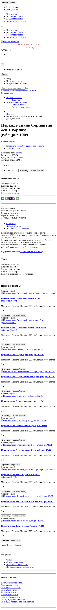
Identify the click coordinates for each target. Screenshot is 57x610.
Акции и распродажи (16, 21)
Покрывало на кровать (16, 102)
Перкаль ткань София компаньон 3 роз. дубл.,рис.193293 (28, 377)
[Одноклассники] (6, 198)
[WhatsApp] (17, 198)
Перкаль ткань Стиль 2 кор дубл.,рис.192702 (22, 401)
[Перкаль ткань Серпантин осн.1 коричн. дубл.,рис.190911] (31, 148)
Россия (18, 545)
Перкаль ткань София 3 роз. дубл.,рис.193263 (22, 354)
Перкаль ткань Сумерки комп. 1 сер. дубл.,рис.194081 (26, 450)
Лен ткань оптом (8, 592)
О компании (11, 14)
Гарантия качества (14, 19)
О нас (9, 560)
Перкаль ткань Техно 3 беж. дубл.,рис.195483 (22, 526)
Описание (11, 223)
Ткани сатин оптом (10, 585)
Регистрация (12, 7)
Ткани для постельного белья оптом (17, 602)
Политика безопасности (17, 564)
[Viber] (13, 198)
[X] (10, 198)
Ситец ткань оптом (9, 595)
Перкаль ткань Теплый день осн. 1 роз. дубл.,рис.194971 (27, 501)
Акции (12, 91)
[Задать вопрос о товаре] (2, 206)
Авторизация (12, 9)
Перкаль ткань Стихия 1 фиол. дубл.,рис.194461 (24, 425)
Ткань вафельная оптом (11, 597)
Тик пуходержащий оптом (13, 599)
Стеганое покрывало (21, 107)
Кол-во (9, 170)
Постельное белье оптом (12, 583)
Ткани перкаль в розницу (31, 251)
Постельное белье (14, 97)
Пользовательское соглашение (20, 567)
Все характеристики (10, 193)
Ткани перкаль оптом (11, 587)
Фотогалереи (22, 91)
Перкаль (10, 545)
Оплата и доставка (14, 562)
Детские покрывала (20, 105)
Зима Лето (16, 100)
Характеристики (13, 226)
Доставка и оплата (14, 16)
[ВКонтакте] (2, 198)
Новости (5, 91)
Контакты (32, 91)
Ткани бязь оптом (9, 590)
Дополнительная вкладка (17, 228)
